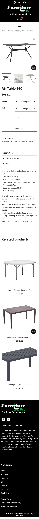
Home (4, 31)
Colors (4, 102)
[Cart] (21, 18)
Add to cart (19, 128)
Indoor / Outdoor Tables (24, 31)
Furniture (4, 474)
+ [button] (31, 117)
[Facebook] (14, 2)
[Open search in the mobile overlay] (18, 19)
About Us (4, 489)
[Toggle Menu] (19, 26)
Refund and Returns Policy (11, 503)
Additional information (12, 158)
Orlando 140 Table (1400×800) (19, 337)
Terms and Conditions (9, 506)
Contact (4, 486)
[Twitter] (19, 2)
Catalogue (5, 478)
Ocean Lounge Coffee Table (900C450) (19, 385)
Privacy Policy (6, 499)
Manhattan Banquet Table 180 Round (19, 290)
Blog (2, 482)
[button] (34, 39)
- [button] (7, 117)
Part (3, 108)
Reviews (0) (8, 163)
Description (8, 153)
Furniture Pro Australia (18, 514)
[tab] (19, 153)
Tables (10, 31)
